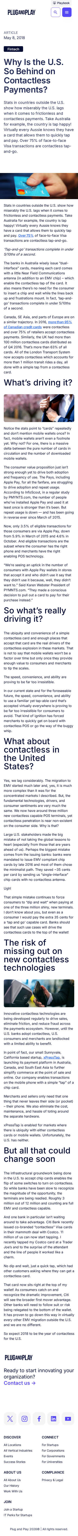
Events (8, 1456)
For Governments (53, 1456)
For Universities (52, 1462)
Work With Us (13, 1491)
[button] (61, 3)
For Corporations (53, 1450)
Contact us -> (20, 1383)
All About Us (12, 1480)
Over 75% (29, 140)
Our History (11, 1485)
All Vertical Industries (18, 1450)
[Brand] (39, 1357)
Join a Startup (13, 1509)
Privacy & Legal (52, 1480)
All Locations (12, 1445)
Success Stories (14, 1462)
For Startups (50, 1445)
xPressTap (51, 1057)
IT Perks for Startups (18, 1515)
